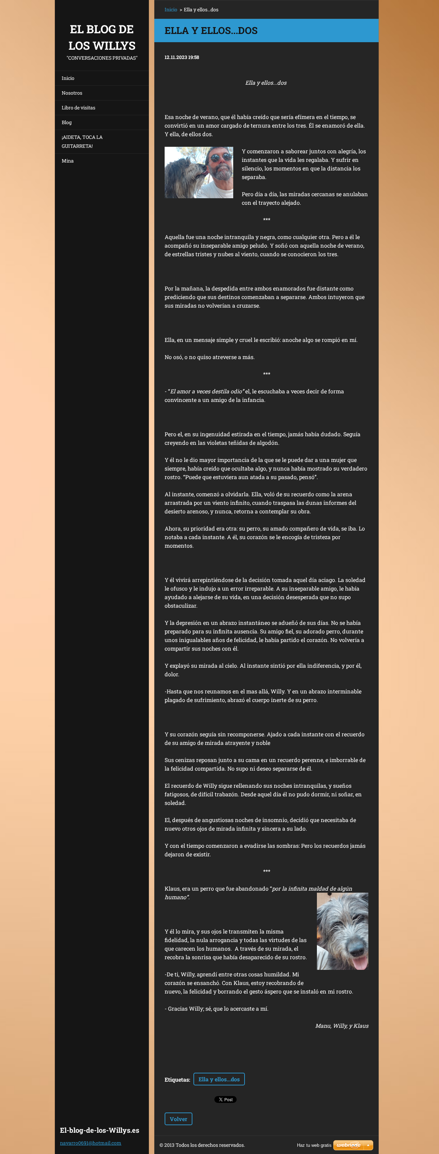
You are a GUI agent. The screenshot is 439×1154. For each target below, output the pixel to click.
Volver (178, 1118)
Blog (67, 122)
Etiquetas (177, 1079)
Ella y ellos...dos (219, 1079)
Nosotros (72, 93)
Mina (68, 160)
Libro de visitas (78, 107)
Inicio (68, 78)
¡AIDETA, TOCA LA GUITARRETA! (82, 141)
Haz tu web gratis (314, 1145)
